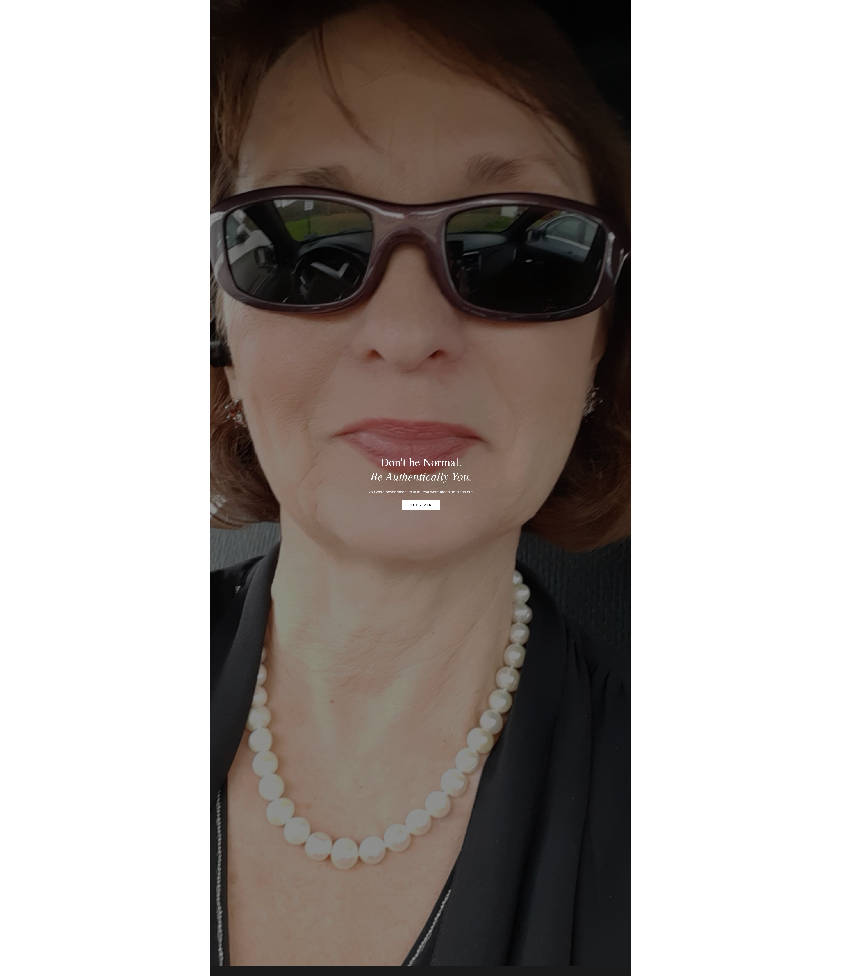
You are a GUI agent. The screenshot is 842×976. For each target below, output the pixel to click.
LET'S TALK (421, 505)
